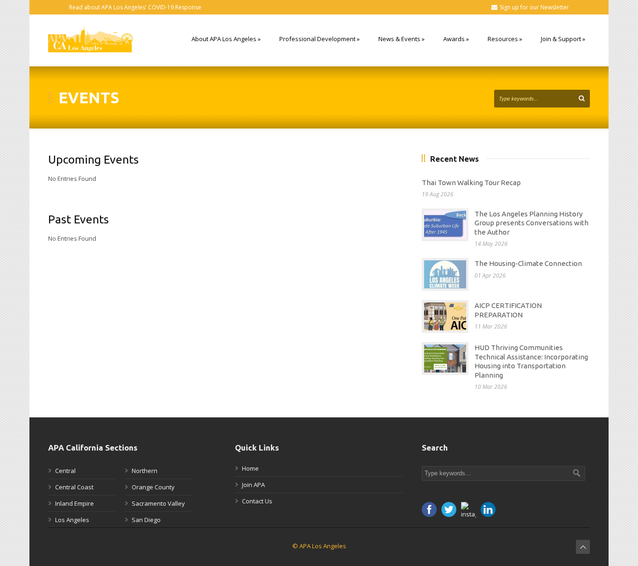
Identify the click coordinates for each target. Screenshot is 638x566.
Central (65, 470)
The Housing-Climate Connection (528, 263)
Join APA (253, 484)
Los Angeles (72, 520)
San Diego (146, 520)
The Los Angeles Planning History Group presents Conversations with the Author (531, 223)
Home (250, 468)
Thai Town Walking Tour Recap (471, 182)
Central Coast (74, 487)
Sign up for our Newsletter (534, 7)
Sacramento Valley (158, 503)
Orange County (153, 487)
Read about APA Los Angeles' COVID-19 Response (135, 7)
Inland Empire (74, 503)
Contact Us (257, 501)
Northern (144, 470)
